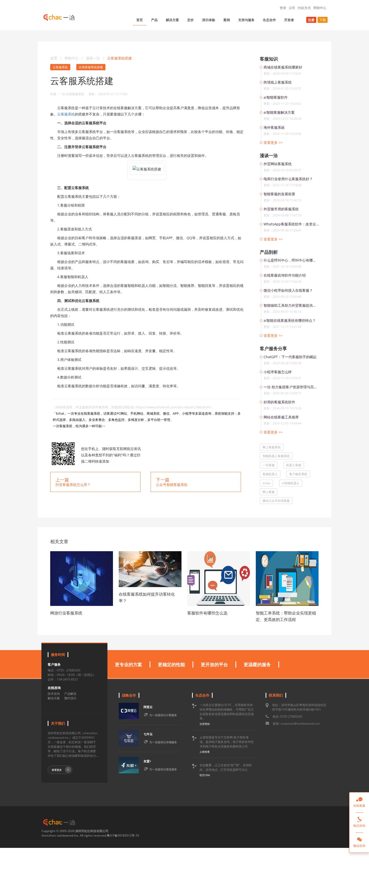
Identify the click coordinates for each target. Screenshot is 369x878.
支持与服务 (246, 20)
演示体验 (208, 20)
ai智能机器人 (290, 483)
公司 (292, 8)
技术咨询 (54, 694)
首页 (139, 20)
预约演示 (70, 698)
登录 (283, 8)
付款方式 (304, 8)
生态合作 (269, 20)
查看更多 (57, 770)
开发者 (289, 20)
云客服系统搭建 (119, 58)
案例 (226, 20)
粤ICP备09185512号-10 (123, 835)
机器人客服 (293, 465)
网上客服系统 (272, 447)
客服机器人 (270, 474)
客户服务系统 (298, 474)
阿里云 (148, 707)
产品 (154, 20)
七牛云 (148, 734)
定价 (190, 20)
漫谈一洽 (93, 58)
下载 (322, 20)
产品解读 (70, 694)
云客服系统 (60, 67)
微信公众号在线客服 (276, 500)
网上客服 (269, 492)
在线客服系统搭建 (91, 67)
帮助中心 (319, 8)
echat (266, 483)
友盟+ (147, 761)
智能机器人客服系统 (276, 456)
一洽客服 (269, 465)
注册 (311, 20)
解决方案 (172, 20)
